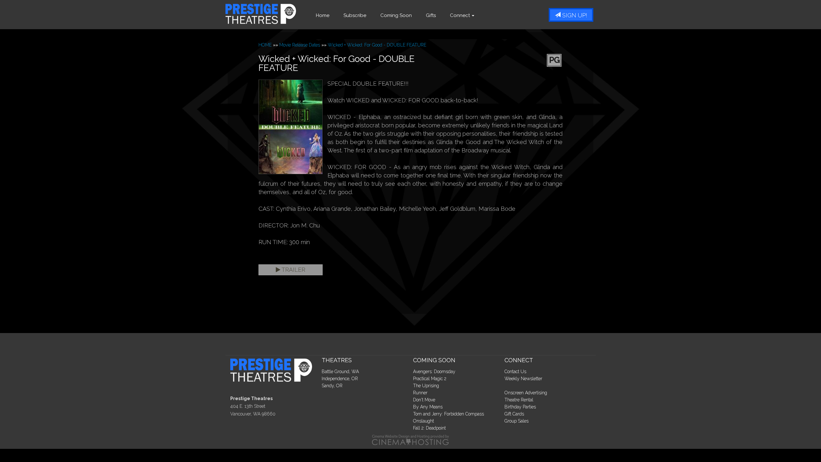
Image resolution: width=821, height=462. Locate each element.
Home (322, 15)
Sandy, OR (332, 385)
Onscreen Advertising (525, 392)
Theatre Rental (518, 399)
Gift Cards (514, 413)
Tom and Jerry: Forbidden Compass (448, 413)
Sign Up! (574, 15)
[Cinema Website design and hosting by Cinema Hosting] (410, 439)
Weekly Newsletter (523, 378)
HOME (265, 44)
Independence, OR (340, 378)
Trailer (292, 269)
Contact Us (515, 371)
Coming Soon (396, 15)
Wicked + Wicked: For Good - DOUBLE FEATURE (377, 44)
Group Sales (516, 421)
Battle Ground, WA (340, 371)
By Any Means (428, 406)
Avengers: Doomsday (434, 371)
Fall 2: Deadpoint (429, 428)
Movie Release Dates (299, 44)
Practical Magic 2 (429, 378)
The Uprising (426, 385)
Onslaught (423, 421)
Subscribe (354, 15)
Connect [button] (460, 15)
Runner (420, 392)
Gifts (431, 15)
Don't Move (424, 399)
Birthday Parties (520, 406)
